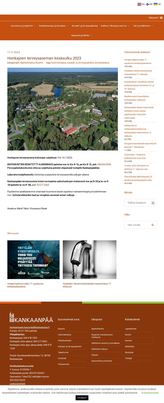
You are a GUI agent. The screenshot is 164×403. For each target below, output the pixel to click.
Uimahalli (62, 358)
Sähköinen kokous (99, 349)
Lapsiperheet (130, 329)
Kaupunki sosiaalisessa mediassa (102, 336)
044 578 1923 (30, 338)
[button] (153, 18)
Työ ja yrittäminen (141, 26)
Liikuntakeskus (64, 335)
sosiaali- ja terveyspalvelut (80, 62)
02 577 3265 (43, 185)
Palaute (94, 355)
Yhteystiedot (63, 364)
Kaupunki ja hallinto (80, 35)
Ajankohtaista (27, 62)
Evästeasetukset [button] (150, 392)
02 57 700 (23, 331)
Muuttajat (129, 352)
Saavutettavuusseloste (101, 361)
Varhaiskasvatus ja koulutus (52, 26)
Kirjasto (61, 329)
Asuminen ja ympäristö (22, 26)
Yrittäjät (128, 358)
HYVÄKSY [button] (82, 398)
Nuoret (128, 335)
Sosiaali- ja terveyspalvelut (85, 26)
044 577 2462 (40, 341)
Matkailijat (129, 346)
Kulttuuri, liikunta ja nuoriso (114, 26)
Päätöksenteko (64, 341)
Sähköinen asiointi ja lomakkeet (105, 343)
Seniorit (128, 341)
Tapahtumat (63, 352)
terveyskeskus (102, 62)
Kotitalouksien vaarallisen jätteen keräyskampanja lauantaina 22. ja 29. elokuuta (139, 85)
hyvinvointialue (58, 62)
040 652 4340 (104, 164)
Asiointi (39, 62)
